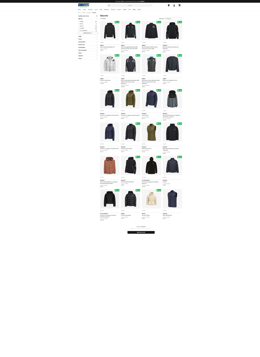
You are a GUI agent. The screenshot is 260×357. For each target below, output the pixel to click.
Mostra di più (141, 232)
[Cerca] (109, 5)
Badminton (106, 9)
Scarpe (84, 9)
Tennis (96, 9)
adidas (102, 45)
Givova (143, 213)
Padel (101, 9)
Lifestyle (124, 9)
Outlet (134, 9)
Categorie (89, 12)
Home (79, 12)
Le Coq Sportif (145, 180)
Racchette (90, 9)
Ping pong (113, 9)
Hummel (165, 45)
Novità (79, 9)
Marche (139, 9)
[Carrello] (179, 5)
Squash (119, 9)
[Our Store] (168, 5)
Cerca (130, 5)
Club (130, 9)
